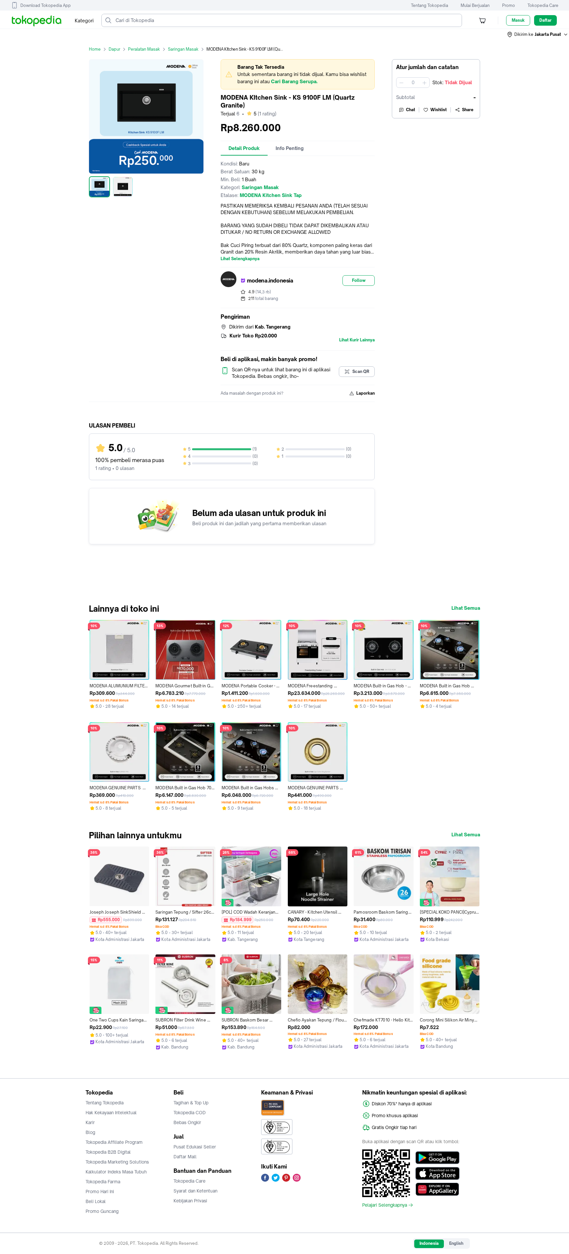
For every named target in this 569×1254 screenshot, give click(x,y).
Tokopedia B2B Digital (108, 1152)
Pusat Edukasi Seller (195, 1146)
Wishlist (438, 109)
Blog (90, 1132)
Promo (508, 5)
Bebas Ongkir (187, 1122)
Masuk (518, 20)
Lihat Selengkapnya (240, 259)
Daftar (545, 20)
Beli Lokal (96, 1201)
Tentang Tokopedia (429, 5)
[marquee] (298, 74)
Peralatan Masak (144, 49)
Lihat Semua (465, 608)
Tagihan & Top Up (191, 1102)
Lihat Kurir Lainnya (357, 340)
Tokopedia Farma (103, 1181)
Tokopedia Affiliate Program (114, 1142)
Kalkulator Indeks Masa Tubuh (116, 1171)
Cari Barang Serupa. (294, 81)
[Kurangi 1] (401, 82)
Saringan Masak (183, 49)
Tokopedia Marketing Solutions (117, 1162)
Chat (410, 109)
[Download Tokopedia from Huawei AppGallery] (437, 1189)
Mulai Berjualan (475, 5)
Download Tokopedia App (45, 5)
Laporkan (365, 393)
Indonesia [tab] (429, 1243)
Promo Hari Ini (100, 1191)
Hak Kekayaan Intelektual (111, 1112)
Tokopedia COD (190, 1112)
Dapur (114, 49)
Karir (90, 1122)
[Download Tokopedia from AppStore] (437, 1173)
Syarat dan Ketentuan (195, 1190)
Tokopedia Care (543, 5)
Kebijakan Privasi (190, 1200)
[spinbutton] (412, 82)
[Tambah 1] (424, 82)
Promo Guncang (102, 1211)
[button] (537, 34)
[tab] (244, 148)
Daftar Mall (185, 1156)
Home (95, 49)
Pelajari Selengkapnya (384, 1205)
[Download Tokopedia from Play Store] (437, 1157)
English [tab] (456, 1243)
